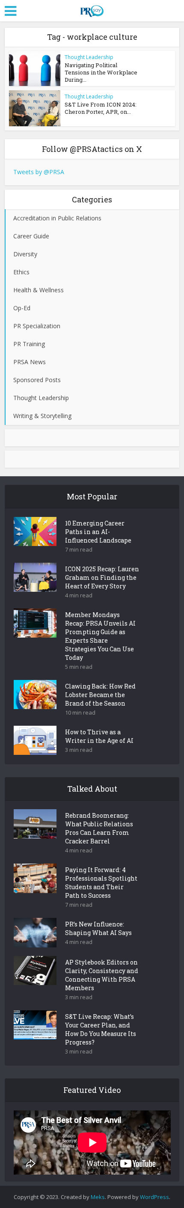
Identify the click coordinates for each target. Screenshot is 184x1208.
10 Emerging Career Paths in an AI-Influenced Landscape (98, 531)
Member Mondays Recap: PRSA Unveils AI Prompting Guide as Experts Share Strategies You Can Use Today (100, 636)
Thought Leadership (89, 57)
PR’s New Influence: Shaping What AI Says (98, 928)
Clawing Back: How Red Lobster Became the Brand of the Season (100, 694)
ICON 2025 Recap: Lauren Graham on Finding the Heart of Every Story (102, 577)
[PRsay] (92, 9)
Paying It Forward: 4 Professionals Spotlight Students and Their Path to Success (101, 882)
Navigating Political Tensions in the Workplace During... (101, 72)
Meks (98, 1197)
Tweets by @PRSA (38, 172)
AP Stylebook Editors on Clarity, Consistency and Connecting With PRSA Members (101, 975)
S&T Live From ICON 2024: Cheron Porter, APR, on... (101, 108)
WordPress (154, 1197)
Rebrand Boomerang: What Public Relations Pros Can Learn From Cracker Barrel (99, 828)
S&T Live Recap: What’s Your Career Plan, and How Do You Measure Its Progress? (100, 1029)
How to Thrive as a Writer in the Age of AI (99, 736)
